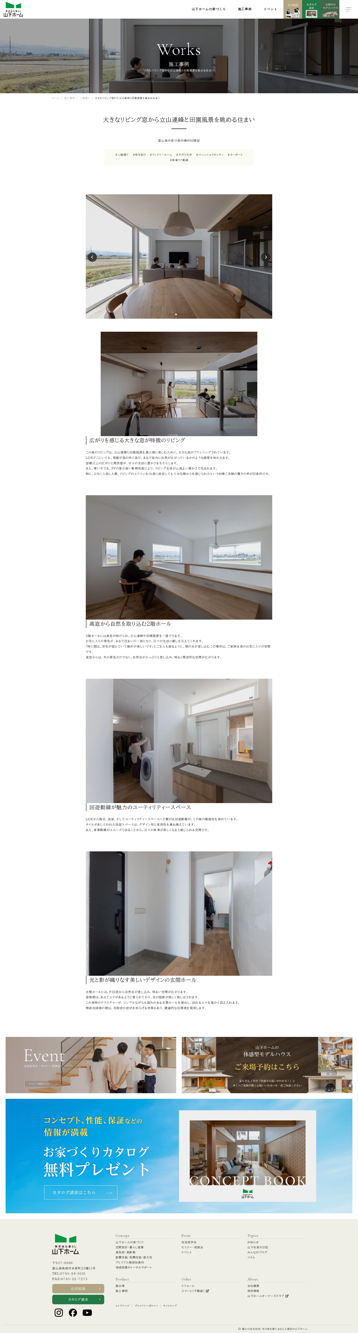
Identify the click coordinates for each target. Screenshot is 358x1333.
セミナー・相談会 (192, 1247)
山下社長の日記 (257, 1247)
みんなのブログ (257, 1252)
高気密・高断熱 (126, 1252)
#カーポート (235, 154)
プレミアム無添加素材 (130, 1262)
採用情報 (253, 1291)
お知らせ (253, 1242)
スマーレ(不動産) (193, 1291)
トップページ (123, 1306)
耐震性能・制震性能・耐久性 (134, 1257)
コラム (251, 1257)
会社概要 (253, 1286)
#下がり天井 (184, 154)
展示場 (120, 1286)
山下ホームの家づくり (130, 1242)
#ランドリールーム (161, 154)
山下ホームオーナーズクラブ (266, 1296)
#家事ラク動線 (179, 160)
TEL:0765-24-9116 (68, 1273)
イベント (186, 1252)
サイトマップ (170, 1306)
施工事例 (122, 1291)
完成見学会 (189, 1242)
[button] (170, 314)
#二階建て (122, 154)
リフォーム (188, 1286)
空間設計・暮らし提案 (130, 1247)
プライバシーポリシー (146, 1306)
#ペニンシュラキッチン (210, 154)
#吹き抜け (139, 154)
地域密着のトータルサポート (134, 1267)
